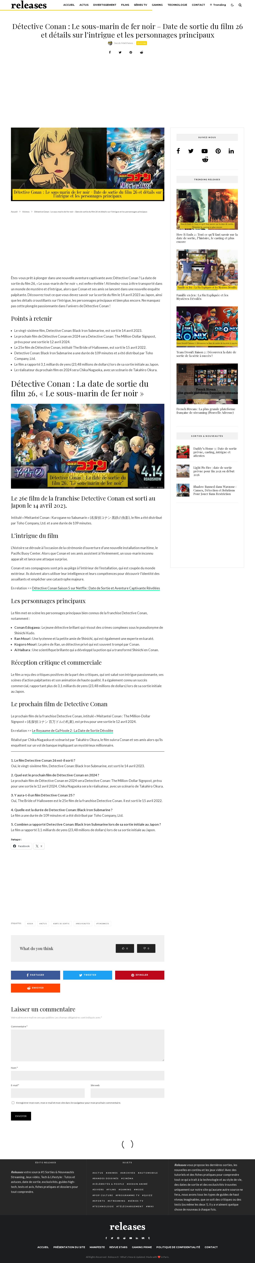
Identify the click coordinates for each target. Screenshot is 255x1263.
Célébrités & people (109, 1184)
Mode (140, 1189)
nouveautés (83, 924)
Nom (14, 1067)
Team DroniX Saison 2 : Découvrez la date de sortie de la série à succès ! (206, 353)
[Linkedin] (137, 1238)
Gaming (157, 4)
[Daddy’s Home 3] (183, 452)
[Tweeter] (120, 52)
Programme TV (128, 1195)
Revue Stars (118, 1247)
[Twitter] (112, 1238)
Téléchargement (131, 1206)
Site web (95, 1085)
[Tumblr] (149, 1238)
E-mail (15, 1085)
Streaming (117, 1201)
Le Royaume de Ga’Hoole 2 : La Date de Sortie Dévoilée (72, 730)
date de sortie (62, 924)
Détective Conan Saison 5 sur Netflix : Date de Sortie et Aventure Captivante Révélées (96, 588)
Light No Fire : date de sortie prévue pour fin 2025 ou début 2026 (213, 471)
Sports (99, 1201)
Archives (128, 1173)
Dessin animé (138, 1184)
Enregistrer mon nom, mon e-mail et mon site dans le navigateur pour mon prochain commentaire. (68, 1102)
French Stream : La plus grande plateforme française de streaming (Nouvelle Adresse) (206, 410)
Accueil (69, 4)
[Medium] (143, 1238)
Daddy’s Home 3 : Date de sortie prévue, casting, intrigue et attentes (215, 452)
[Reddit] (124, 1238)
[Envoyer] (141, 52)
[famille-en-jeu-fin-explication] (207, 269)
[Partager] (110, 52)
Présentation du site (69, 1247)
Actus (83, 4)
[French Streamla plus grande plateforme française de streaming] (207, 383)
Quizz (148, 1195)
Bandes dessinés (106, 1178)
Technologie (177, 4)
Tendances (103, 924)
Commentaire (19, 1026)
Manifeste (97, 1247)
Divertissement (104, 4)
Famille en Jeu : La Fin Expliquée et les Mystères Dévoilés (202, 296)
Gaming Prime (142, 1247)
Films (125, 4)
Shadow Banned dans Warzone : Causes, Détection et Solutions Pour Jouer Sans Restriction (214, 490)
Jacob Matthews (123, 43)
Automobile (149, 1173)
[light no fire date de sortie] (183, 471)
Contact (198, 4)
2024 (30, 924)
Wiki (151, 1206)
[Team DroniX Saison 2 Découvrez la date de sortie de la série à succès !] (207, 326)
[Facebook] (106, 1238)
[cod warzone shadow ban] (183, 490)
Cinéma (128, 1178)
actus (44, 924)
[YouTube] (131, 1238)
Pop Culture (103, 1195)
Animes (141, 43)
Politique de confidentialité (178, 1247)
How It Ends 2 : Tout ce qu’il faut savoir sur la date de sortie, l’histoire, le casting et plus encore (207, 238)
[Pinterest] (118, 1238)
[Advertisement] (127, 98)
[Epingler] (130, 52)
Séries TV (140, 4)
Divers (99, 1189)
